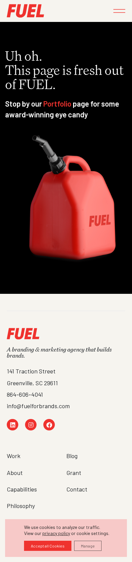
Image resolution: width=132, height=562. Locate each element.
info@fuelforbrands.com (38, 406)
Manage (88, 545)
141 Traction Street (31, 371)
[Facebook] (49, 424)
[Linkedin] (12, 424)
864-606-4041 (25, 394)
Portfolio (57, 103)
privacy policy (56, 533)
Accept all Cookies (48, 545)
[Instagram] (31, 424)
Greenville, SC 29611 (32, 383)
